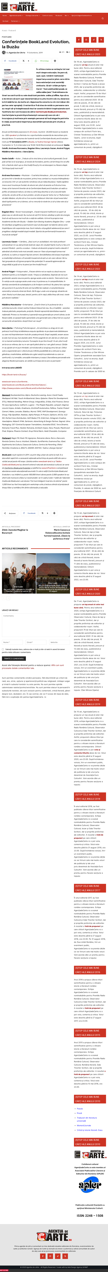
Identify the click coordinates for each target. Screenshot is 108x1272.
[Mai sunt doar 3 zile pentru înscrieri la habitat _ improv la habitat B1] (19, 573)
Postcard (12, 30)
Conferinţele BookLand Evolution (51, 112)
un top (85, 65)
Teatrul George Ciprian (47, 142)
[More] (55, 61)
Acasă (4, 30)
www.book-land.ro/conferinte (14, 382)
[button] (102, 18)
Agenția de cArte (17, 53)
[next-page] (8, 598)
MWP (86, 1267)
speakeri (13, 135)
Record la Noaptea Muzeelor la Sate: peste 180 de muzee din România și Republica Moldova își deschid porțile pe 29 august (53, 588)
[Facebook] (79, 39)
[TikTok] (93, 39)
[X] (101, 39)
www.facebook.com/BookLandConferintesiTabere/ (24, 385)
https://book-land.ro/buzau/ (14, 375)
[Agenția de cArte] (4, 52)
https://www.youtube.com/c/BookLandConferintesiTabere (27, 388)
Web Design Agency (75, 1267)
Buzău (31, 142)
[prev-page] (3, 598)
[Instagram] (86, 39)
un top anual (88, 516)
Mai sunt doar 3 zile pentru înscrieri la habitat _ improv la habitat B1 (19, 590)
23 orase (33, 132)
